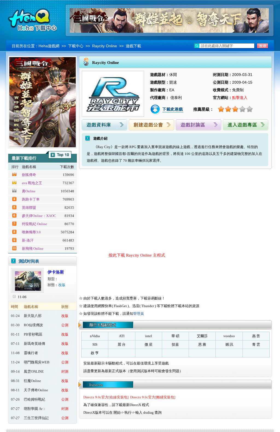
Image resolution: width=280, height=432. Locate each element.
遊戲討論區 (198, 124)
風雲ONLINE (34, 371)
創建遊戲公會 (151, 124)
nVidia (95, 336)
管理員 (138, 313)
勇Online (29, 191)
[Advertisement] (129, 210)
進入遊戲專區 (245, 124)
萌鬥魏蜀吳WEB (36, 362)
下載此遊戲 (167, 109)
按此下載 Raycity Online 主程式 (137, 255)
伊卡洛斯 (56, 272)
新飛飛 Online (32, 248)
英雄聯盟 (29, 207)
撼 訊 (229, 344)
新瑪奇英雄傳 (34, 344)
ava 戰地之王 (32, 183)
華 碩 (175, 336)
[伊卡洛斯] (27, 291)
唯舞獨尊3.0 (31, 232)
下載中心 (75, 46)
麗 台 (122, 344)
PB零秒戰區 (33, 334)
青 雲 (256, 344)
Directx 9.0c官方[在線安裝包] (106, 397)
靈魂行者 (31, 353)
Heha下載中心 (33, 19)
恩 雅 (202, 344)
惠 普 (256, 336)
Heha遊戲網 (49, 46)
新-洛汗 (28, 240)
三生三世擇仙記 (36, 418)
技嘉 (175, 344)
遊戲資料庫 (104, 124)
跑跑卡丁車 (31, 199)
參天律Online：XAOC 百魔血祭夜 (39, 216)
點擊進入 (239, 97)
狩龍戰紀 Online (34, 224)
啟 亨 (95, 353)
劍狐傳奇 (29, 175)
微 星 (149, 344)
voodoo (229, 336)
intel (148, 336)
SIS (94, 344)
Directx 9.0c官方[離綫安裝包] (152, 397)
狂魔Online (32, 381)
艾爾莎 (202, 336)
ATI (121, 336)
